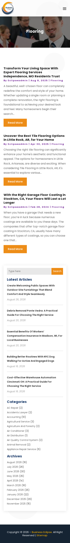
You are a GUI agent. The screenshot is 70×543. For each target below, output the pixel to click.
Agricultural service (18, 421)
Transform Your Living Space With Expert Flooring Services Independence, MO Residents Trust (32, 72)
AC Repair (12, 408)
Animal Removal (16, 444)
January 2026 (15, 494)
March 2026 (14, 485)
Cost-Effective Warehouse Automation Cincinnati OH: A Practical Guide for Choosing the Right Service (31, 382)
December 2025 (16, 499)
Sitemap (42, 535)
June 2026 (13, 471)
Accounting (14, 417)
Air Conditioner (15, 431)
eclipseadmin (18, 80)
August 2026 (14, 462)
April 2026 (12, 480)
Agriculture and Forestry (21, 426)
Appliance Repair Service (21, 449)
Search (57, 271)
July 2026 (12, 467)
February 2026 (15, 490)
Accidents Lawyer (17, 412)
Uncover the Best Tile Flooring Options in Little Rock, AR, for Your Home (34, 138)
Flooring (57, 80)
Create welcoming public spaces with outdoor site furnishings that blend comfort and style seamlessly (31, 290)
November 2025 (16, 503)
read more (15, 123)
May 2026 (12, 476)
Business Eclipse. (42, 532)
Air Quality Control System (22, 440)
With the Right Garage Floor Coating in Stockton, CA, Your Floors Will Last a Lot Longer (35, 199)
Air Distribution (15, 435)
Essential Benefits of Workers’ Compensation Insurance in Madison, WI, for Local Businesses (34, 336)
